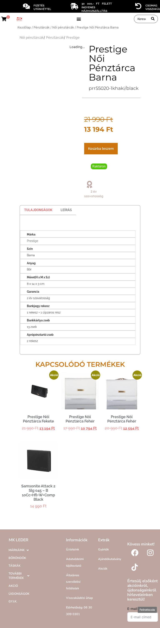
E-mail (132, 609)
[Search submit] (153, 19)
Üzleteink (72, 549)
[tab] (38, 210)
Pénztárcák (42, 27)
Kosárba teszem (101, 149)
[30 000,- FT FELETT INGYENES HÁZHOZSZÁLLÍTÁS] (74, 6)
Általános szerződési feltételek (73, 581)
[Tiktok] (134, 567)
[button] (78, 18)
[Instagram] (150, 552)
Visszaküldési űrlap (79, 598)
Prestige (73, 38)
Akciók (102, 568)
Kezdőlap (24, 27)
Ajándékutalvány (109, 559)
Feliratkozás (147, 609)
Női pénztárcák (63, 27)
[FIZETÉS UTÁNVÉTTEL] (26, 6)
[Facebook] (134, 552)
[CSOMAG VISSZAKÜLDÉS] (138, 6)
